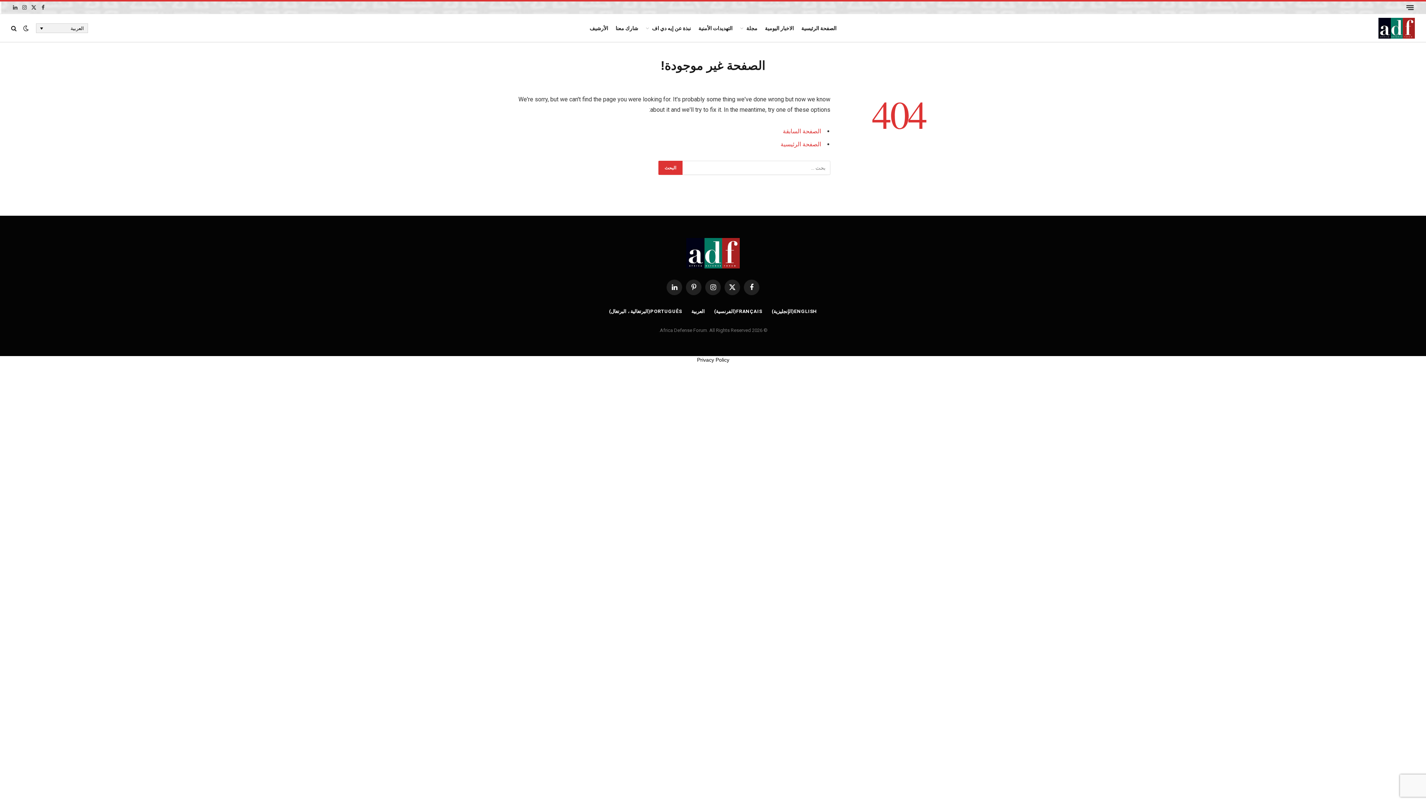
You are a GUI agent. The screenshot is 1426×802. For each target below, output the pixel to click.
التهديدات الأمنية (716, 28)
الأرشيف (599, 28)
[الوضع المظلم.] (26, 28)
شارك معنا (627, 28)
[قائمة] (1410, 7)
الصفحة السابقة (802, 131)
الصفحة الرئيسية (819, 28)
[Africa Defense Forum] (1396, 28)
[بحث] (14, 28)
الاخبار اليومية (779, 28)
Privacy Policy (713, 360)
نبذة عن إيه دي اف (671, 28)
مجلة (752, 28)
